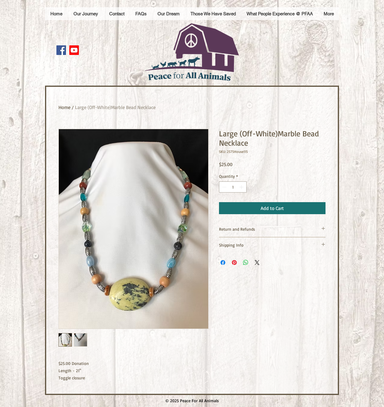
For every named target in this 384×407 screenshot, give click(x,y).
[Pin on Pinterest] (234, 262)
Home (64, 107)
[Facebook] (61, 50)
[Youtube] (74, 50)
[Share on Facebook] (222, 262)
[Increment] (242, 187)
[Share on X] (257, 262)
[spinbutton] (232, 187)
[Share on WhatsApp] (245, 262)
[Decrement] (223, 187)
